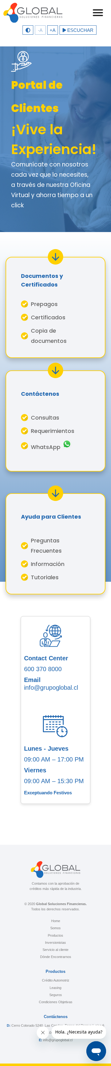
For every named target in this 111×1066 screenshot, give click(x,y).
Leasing (55, 988)
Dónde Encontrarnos (55, 957)
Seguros (55, 995)
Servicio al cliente (55, 950)
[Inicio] (33, 13)
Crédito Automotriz (55, 980)
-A (40, 30)
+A (53, 30)
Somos (55, 928)
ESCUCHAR (79, 30)
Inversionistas (55, 942)
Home (55, 921)
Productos (55, 935)
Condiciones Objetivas (55, 1002)
